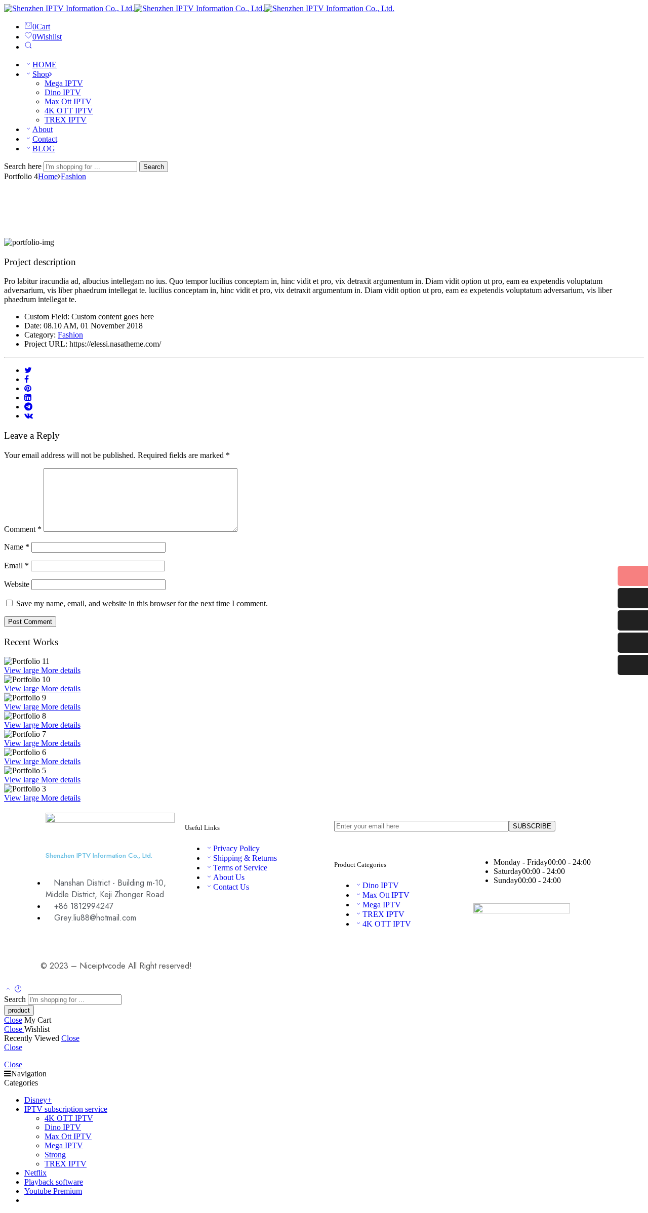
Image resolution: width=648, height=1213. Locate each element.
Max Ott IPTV (68, 101)
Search (153, 167)
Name (16, 546)
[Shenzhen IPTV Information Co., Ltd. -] (199, 8)
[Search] (28, 47)
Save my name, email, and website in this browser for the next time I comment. (142, 603)
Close (13, 1020)
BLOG (43, 148)
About (42, 129)
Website (16, 584)
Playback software (53, 1182)
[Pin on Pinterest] (27, 388)
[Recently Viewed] (18, 989)
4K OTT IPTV (69, 110)
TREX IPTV (66, 119)
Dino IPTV (63, 92)
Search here (24, 166)
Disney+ (38, 1100)
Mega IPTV (64, 83)
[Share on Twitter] (28, 370)
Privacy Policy (236, 848)
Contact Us (231, 887)
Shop (40, 74)
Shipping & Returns (245, 858)
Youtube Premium (53, 1191)
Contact (44, 139)
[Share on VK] (28, 415)
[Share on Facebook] (26, 379)
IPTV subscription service (65, 1109)
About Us (229, 877)
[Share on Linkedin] (27, 397)
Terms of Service (240, 867)
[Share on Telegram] (28, 406)
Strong (55, 1154)
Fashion (73, 176)
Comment (23, 529)
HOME (44, 64)
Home (48, 176)
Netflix (35, 1172)
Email (16, 565)
